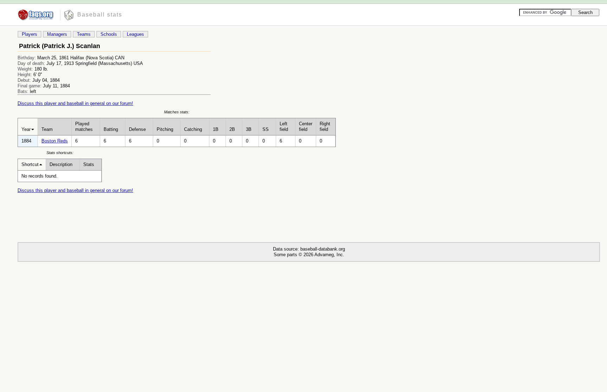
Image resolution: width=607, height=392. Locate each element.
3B (249, 129)
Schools (108, 34)
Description (61, 164)
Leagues (135, 34)
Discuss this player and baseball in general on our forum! (75, 103)
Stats (88, 164)
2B (232, 129)
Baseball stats (99, 15)
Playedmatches (84, 126)
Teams (84, 34)
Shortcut (30, 164)
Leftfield (284, 126)
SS (265, 129)
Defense (137, 129)
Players (29, 34)
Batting (111, 129)
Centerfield (305, 126)
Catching (193, 129)
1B (215, 129)
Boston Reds (54, 141)
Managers (57, 34)
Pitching (165, 129)
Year (26, 129)
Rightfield (325, 126)
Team (47, 129)
